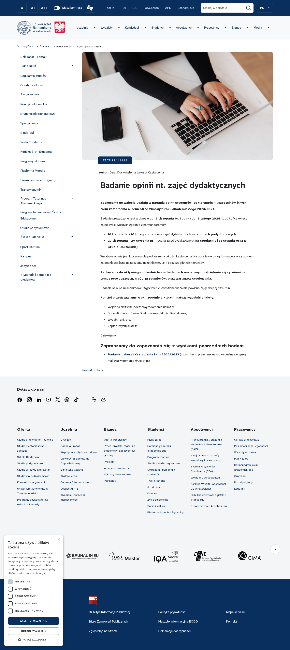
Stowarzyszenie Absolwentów (209, 506)
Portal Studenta (31, 142)
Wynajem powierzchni (117, 468)
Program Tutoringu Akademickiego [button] (33, 201)
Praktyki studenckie (33, 104)
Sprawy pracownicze (246, 439)
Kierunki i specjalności (31, 482)
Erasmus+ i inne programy (38, 180)
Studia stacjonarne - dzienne (35, 439)
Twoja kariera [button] (30, 94)
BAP (135, 8)
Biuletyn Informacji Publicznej (109, 612)
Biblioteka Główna (72, 469)
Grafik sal (240, 476)
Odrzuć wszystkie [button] (33, 631)
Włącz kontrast (72, 8)
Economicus (186, 8)
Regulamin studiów (33, 76)
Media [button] (258, 28)
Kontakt (231, 622)
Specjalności (29, 123)
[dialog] (33, 590)
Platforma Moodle (32, 171)
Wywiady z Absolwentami (206, 477)
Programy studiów (32, 161)
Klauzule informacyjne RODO (178, 622)
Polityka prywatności (172, 612)
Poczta (109, 8)
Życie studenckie (157, 499)
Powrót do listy (92, 370)
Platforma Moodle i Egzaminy (165, 512)
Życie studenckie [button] (32, 237)
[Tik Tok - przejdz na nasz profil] (76, 399)
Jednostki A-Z (69, 488)
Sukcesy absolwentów (117, 474)
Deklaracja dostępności (174, 631)
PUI (123, 8)
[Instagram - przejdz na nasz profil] (29, 399)
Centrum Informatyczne (75, 482)
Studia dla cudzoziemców (33, 476)
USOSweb (152, 8)
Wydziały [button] (106, 28)
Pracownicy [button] (211, 28)
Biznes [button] (236, 28)
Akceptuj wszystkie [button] (33, 621)
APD (168, 8)
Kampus (25, 256)
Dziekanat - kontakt (34, 57)
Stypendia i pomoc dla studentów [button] (36, 277)
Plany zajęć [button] (28, 66)
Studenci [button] (157, 28)
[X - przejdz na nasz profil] (57, 399)
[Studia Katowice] (41, 27)
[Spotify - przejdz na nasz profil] (67, 399)
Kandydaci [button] (132, 28)
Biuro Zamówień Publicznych (108, 622)
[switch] (57, 8)
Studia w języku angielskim (33, 469)
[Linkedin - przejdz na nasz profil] (38, 399)
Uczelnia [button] (82, 28)
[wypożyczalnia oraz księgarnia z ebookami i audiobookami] (103, 399)
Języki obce (28, 266)
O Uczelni (66, 439)
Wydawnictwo (69, 476)
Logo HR (239, 488)
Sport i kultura (30, 247)
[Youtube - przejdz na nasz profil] (48, 399)
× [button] (58, 539)
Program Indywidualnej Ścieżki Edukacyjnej (41, 215)
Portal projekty (243, 482)
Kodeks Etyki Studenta (36, 152)
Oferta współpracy (115, 439)
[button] (265, 8)
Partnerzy (110, 480)
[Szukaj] (249, 8)
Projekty (109, 461)
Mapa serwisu (235, 612)
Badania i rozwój (71, 446)
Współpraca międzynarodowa (79, 452)
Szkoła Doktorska (28, 457)
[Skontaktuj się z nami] (94, 399)
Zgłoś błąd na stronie (103, 631)
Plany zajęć (154, 439)
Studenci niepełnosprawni (37, 114)
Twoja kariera (156, 480)
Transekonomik (30, 190)
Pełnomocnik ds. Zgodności (251, 446)
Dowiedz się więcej (35, 573)
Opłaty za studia (31, 85)
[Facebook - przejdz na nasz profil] (19, 399)
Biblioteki (27, 133)
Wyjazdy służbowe (245, 452)
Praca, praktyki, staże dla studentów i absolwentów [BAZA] (119, 450)
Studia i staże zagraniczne (163, 463)
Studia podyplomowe (34, 228)
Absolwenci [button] (184, 28)
